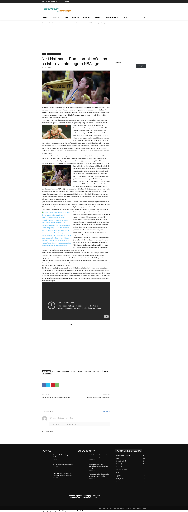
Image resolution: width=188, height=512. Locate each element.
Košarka (51, 23)
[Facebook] (134, 1)
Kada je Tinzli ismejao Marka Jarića (98, 397)
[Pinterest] (53, 385)
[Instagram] (137, 1)
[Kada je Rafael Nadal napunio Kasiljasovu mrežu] (46, 457)
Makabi (73, 371)
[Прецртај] (59, 424)
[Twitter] (142, 1)
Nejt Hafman (88, 371)
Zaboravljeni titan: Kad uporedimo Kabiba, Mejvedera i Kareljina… (98, 466)
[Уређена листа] (61, 424)
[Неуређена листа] (64, 424)
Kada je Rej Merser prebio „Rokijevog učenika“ (56, 397)
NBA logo (80, 371)
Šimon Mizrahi (97, 371)
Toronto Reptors (47, 373)
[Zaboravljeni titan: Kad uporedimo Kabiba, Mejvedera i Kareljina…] (83, 466)
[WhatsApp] (57, 385)
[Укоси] (53, 424)
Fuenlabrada (65, 371)
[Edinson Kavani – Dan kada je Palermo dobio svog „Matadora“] (46, 475)
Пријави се (106, 411)
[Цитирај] (67, 424)
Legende (59, 54)
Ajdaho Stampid (56, 371)
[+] (78, 424)
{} (75, 424)
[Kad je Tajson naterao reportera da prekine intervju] (83, 457)
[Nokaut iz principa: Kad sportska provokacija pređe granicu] (83, 476)
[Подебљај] (50, 424)
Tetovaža (105, 371)
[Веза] (72, 424)
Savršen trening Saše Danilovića (63, 464)
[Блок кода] (70, 424)
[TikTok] (140, 1)
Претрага (118, 63)
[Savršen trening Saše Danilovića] (46, 466)
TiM (45, 67)
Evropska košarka (61, 23)
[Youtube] (145, 1)
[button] (144, 17)
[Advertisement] (94, 38)
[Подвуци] (56, 424)
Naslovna (44, 23)
